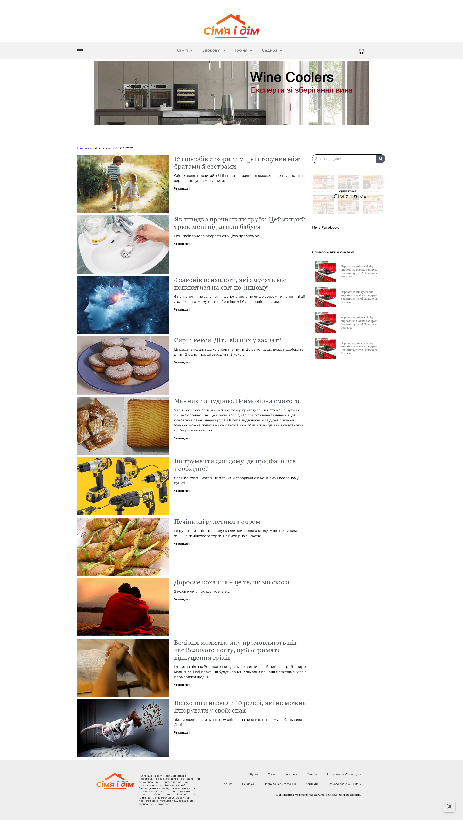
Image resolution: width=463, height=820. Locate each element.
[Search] (380, 159)
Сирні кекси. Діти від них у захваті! (228, 340)
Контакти (312, 783)
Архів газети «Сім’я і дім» (344, 774)
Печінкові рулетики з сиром (217, 521)
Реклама (248, 783)
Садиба (270, 50)
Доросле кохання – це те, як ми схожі (232, 582)
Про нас (226, 783)
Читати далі (182, 188)
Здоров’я (211, 50)
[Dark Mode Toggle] (449, 806)
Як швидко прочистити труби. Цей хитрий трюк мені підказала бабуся (239, 222)
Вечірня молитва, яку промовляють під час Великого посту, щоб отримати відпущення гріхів (235, 650)
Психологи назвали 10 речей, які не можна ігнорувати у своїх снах (240, 706)
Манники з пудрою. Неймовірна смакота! (237, 400)
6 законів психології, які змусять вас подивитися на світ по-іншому (230, 283)
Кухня (241, 50)
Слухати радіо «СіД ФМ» (344, 783)
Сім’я (182, 50)
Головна (84, 148)
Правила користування (280, 783)
